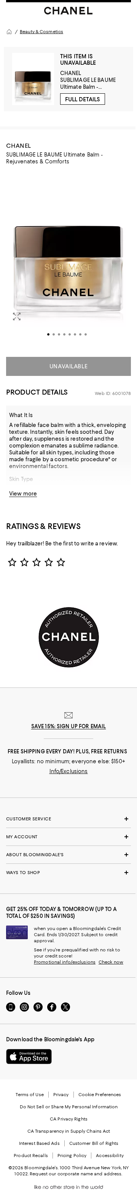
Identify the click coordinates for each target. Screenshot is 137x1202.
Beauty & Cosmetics (41, 31)
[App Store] (29, 1056)
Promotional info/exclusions (65, 962)
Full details (82, 99)
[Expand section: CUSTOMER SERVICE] (68, 819)
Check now (111, 962)
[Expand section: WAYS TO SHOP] (68, 872)
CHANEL (70, 73)
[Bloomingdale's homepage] (9, 32)
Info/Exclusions (68, 771)
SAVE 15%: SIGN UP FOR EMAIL (68, 726)
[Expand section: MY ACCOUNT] (68, 837)
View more (23, 494)
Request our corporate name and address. (76, 1173)
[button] (68, 259)
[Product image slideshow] (68, 259)
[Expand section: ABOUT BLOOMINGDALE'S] (68, 854)
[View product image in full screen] (16, 316)
